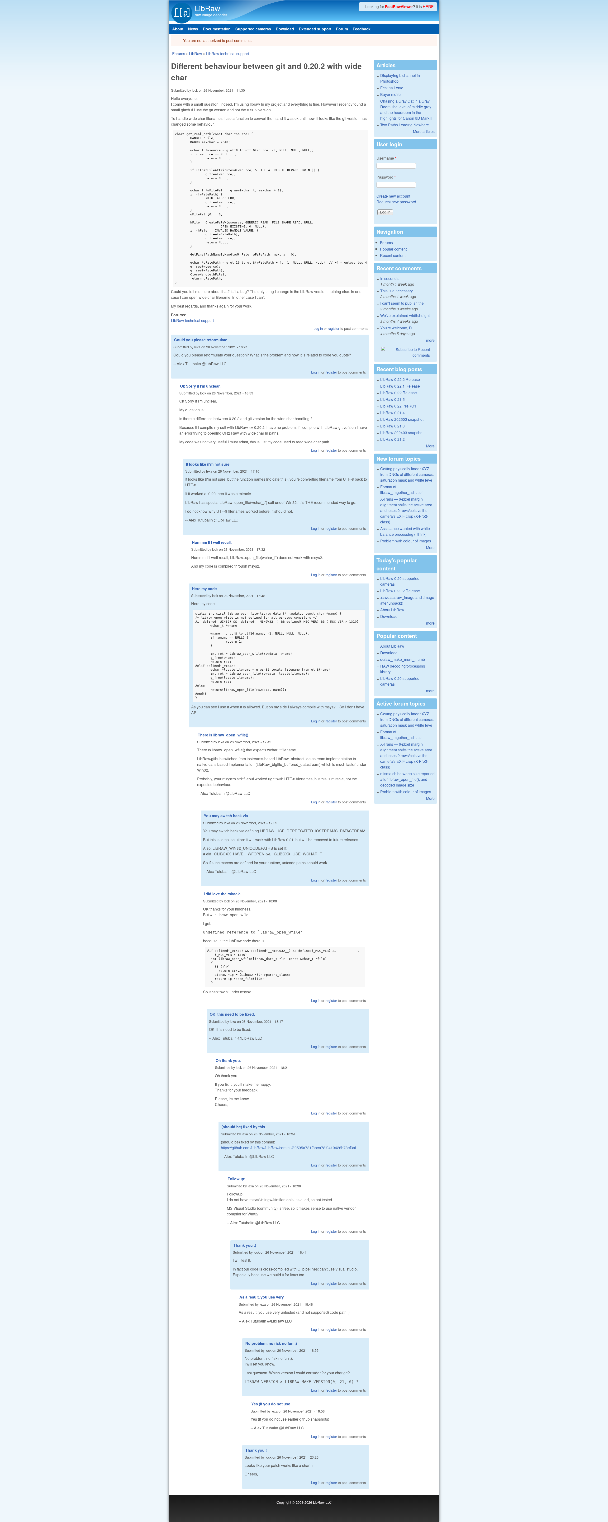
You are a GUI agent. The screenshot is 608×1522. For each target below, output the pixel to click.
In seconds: (389, 278)
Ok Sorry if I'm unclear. (200, 386)
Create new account (393, 196)
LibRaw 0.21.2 (392, 439)
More (430, 446)
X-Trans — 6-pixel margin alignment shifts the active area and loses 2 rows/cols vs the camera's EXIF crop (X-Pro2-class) (406, 510)
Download (285, 29)
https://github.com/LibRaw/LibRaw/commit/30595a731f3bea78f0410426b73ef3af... (290, 1147)
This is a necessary (396, 291)
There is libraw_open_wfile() (223, 735)
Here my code (204, 588)
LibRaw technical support (227, 53)
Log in (318, 328)
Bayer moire (390, 94)
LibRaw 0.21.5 (392, 399)
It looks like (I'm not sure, (208, 464)
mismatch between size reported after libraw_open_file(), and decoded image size (407, 779)
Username (386, 158)
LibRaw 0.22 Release (398, 392)
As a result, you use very (261, 1297)
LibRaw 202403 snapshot (401, 432)
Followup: (236, 1178)
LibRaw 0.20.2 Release (400, 590)
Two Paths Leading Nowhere (404, 125)
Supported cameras (253, 29)
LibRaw (207, 7)
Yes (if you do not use (270, 1404)
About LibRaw (392, 609)
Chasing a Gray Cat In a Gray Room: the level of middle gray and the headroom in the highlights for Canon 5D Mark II (406, 109)
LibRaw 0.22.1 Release (400, 386)
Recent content (392, 255)
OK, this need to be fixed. (232, 1014)
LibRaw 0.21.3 (392, 426)
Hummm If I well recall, (212, 542)
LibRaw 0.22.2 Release (400, 379)
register (333, 328)
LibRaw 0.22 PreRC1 (398, 406)
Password (386, 177)
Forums (178, 53)
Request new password (396, 201)
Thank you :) (244, 1245)
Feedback (361, 29)
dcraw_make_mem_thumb (402, 659)
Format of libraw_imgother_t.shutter (401, 489)
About (177, 29)
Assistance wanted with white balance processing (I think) (405, 531)
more (430, 340)
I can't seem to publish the (402, 303)
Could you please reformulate (200, 339)
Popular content (393, 249)
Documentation (217, 29)
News (193, 29)
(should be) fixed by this (243, 1126)
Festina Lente (391, 87)
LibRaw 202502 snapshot (401, 419)
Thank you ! (256, 1450)
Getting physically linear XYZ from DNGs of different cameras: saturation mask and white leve (407, 474)
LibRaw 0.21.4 (392, 412)
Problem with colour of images (405, 541)
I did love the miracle (222, 893)
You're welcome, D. (396, 328)
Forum (342, 29)
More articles (424, 131)
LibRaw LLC (322, 1502)
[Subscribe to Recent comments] (405, 352)
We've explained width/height (405, 315)
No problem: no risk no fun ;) (271, 1343)
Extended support (315, 29)
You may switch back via (226, 815)
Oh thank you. (228, 1060)
